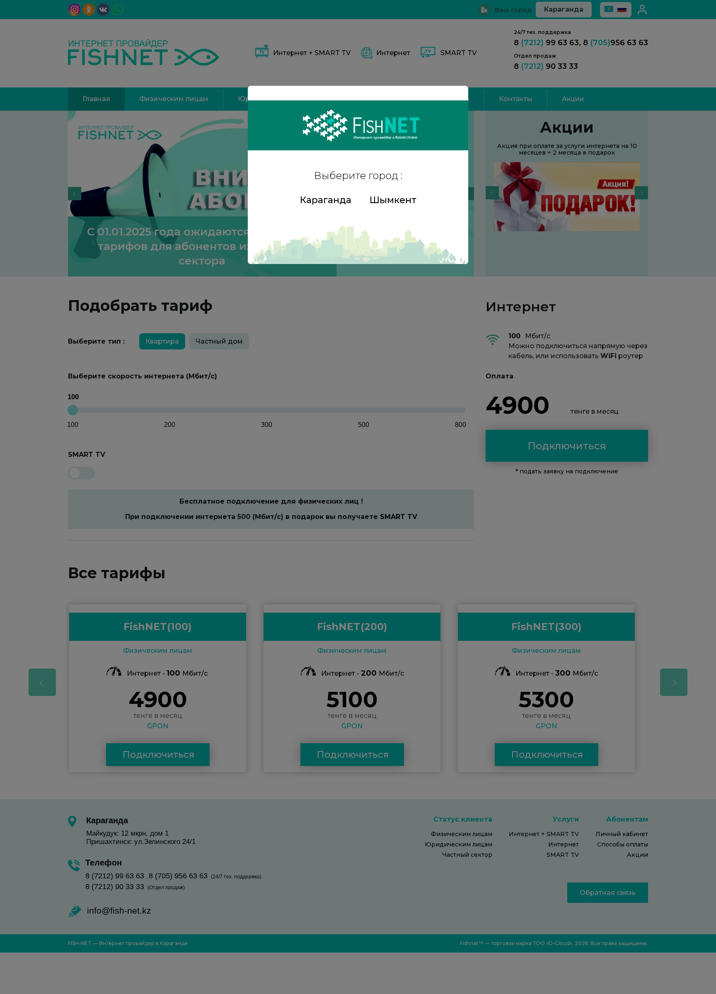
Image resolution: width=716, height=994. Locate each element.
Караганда (325, 200)
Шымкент (393, 200)
